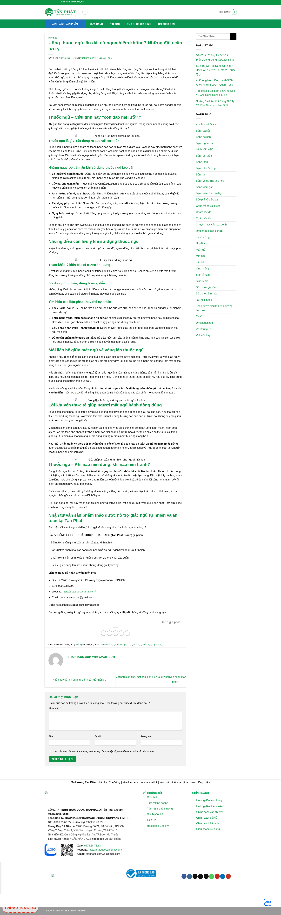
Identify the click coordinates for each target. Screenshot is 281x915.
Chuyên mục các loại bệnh (211, 224)
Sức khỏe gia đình (139, 24)
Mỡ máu (201, 256)
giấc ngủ (128, 644)
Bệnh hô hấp (203, 137)
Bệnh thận (202, 162)
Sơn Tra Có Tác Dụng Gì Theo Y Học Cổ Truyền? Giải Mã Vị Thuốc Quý (215, 70)
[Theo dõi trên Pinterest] (217, 876)
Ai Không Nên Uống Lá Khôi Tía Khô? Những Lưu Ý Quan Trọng (214, 82)
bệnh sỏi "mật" (204, 149)
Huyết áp (201, 243)
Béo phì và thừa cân (207, 199)
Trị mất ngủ (157, 644)
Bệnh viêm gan (204, 187)
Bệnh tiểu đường (206, 168)
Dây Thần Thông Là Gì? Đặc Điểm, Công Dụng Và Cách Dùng (215, 57)
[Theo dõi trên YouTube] (228, 876)
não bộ (200, 262)
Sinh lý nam (203, 274)
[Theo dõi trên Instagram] (189, 876)
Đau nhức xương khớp (209, 231)
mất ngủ (137, 644)
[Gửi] (233, 36)
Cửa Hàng (96, 24)
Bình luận (55, 708)
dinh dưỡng (203, 237)
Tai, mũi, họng (204, 300)
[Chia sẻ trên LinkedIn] (127, 633)
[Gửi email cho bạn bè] (115, 633)
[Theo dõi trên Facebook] (184, 876)
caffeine (119, 644)
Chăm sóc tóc (204, 218)
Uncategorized (204, 322)
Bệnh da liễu (203, 130)
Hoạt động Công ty (158, 825)
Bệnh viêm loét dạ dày (209, 193)
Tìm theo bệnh (167, 24)
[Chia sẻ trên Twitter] (109, 633)
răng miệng (202, 268)
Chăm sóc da (203, 212)
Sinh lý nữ (202, 281)
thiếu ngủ (146, 644)
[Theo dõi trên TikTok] (195, 876)
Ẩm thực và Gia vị (206, 124)
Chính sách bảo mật (207, 823)
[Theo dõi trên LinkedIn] (222, 876)
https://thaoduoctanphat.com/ (79, 591)
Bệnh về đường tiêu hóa (210, 180)
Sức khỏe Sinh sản (207, 293)
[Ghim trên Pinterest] (121, 633)
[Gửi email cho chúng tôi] (206, 876)
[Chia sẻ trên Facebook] (103, 633)
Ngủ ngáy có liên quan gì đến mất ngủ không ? (79, 679)
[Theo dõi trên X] (200, 876)
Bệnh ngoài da (204, 143)
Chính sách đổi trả (206, 817)
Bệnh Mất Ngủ (107, 644)
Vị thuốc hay (203, 335)
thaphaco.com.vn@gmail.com (96, 58)
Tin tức (115, 24)
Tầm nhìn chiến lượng (160, 808)
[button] (84, 12)
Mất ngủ (53, 38)
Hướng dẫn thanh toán (209, 806)
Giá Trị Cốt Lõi (155, 814)
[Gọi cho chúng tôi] (211, 876)
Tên (51, 736)
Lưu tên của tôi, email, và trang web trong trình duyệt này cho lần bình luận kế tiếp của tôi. (104, 751)
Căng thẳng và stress (208, 206)
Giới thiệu (152, 797)
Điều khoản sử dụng (208, 829)
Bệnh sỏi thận (204, 155)
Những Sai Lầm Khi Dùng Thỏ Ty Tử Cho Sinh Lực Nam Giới (215, 103)
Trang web (146, 736)
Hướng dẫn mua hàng (209, 800)
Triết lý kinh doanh (157, 803)
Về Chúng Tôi (204, 329)
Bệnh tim (201, 174)
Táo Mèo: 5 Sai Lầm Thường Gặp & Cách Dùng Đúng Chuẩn (215, 93)
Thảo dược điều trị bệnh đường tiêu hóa (214, 308)
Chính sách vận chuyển (209, 812)
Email (98, 736)
